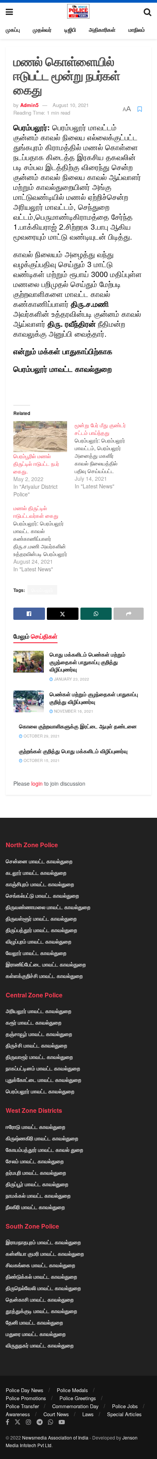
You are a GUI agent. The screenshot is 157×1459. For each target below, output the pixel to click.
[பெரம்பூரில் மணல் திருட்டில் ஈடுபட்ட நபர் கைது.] (40, 436)
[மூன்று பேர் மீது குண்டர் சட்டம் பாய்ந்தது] (105, 455)
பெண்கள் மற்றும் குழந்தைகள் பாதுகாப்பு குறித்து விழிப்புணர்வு (94, 697)
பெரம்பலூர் (42, 590)
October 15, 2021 (41, 760)
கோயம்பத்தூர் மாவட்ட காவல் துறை (44, 1149)
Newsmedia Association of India (55, 1437)
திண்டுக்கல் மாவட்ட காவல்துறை (41, 1276)
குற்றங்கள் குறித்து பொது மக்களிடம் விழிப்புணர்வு (73, 751)
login (37, 783)
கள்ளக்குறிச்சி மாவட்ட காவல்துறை (44, 975)
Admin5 (29, 105)
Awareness (18, 1414)
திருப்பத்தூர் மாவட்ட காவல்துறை (41, 930)
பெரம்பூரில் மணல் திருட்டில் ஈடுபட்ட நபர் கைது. (36, 463)
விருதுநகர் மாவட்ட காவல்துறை (40, 1345)
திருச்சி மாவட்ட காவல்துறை (36, 1045)
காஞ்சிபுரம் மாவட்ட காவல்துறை (40, 884)
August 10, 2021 (71, 105)
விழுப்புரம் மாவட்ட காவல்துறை (38, 941)
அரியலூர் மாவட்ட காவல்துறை (38, 1011)
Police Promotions (26, 1398)
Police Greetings (77, 1398)
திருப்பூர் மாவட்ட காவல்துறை (37, 1184)
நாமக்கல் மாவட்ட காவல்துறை (38, 1195)
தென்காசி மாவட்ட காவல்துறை (40, 1299)
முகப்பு (13, 29)
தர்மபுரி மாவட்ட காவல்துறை (36, 1172)
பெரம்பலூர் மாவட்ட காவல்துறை (40, 1091)
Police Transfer (22, 1406)
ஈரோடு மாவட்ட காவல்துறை (35, 1126)
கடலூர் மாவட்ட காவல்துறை (36, 872)
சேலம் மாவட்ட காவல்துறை (35, 1161)
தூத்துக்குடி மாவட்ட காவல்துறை (41, 1311)
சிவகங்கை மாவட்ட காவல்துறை (40, 1265)
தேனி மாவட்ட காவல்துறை (34, 1322)
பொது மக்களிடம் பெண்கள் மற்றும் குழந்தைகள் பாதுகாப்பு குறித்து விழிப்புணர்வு (87, 661)
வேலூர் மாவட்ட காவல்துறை (36, 952)
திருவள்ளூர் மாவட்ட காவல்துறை (41, 918)
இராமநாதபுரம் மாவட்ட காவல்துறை (43, 1242)
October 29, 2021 (41, 736)
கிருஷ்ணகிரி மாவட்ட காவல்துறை (42, 1138)
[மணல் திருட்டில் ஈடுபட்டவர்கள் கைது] (44, 538)
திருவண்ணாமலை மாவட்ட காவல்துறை (48, 907)
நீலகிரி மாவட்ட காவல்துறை (35, 1207)
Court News (56, 1414)
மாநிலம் (136, 29)
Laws (88, 1414)
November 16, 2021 (73, 711)
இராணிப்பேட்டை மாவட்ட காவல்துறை (46, 964)
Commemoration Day (75, 1406)
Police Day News (24, 1390)
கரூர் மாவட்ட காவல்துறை (33, 1022)
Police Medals (72, 1390)
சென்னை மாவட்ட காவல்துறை (39, 861)
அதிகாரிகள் (102, 29)
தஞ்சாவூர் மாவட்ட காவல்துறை (39, 1034)
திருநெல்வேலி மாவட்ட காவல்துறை (43, 1288)
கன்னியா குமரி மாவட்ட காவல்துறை (45, 1253)
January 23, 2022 (71, 679)
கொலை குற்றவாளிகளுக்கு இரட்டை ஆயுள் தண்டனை (78, 726)
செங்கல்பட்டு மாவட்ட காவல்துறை (42, 895)
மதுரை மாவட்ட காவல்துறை (36, 1333)
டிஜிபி (70, 29)
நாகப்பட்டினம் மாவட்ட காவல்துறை (43, 1068)
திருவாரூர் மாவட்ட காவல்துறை (39, 1056)
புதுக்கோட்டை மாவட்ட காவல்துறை (43, 1079)
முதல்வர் (42, 29)
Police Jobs (125, 1406)
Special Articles (124, 1414)
